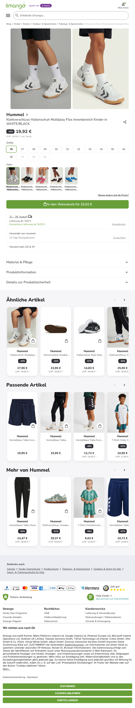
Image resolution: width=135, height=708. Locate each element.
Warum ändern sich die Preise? (113, 195)
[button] (19, 136)
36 (123, 149)
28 (33, 149)
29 (45, 149)
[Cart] (33, 341)
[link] (27, 179)
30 (56, 149)
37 (22, 156)
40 (45, 156)
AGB (46, 613)
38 (11, 156)
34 (101, 149)
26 (11, 149)
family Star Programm (15, 613)
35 (112, 149)
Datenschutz (51, 621)
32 (78, 149)
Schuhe (11, 569)
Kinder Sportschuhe (29, 569)
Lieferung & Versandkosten (100, 613)
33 (90, 149)
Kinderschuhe (51, 569)
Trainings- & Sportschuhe (76, 569)
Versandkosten (119, 224)
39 (33, 156)
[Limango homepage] (16, 5)
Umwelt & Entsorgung (97, 621)
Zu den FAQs (119, 237)
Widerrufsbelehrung (55, 617)
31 (67, 149)
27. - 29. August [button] (18, 216)
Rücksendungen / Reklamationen (103, 617)
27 (22, 149)
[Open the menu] (8, 15)
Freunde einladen (12, 617)
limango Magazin (12, 621)
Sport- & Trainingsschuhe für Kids (25, 572)
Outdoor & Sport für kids (107, 569)
